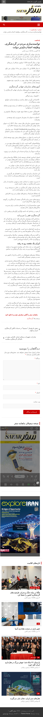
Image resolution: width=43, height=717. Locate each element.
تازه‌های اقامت (33, 563)
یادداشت (37, 40)
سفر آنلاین (25, 51)
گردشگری (30, 318)
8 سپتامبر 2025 (35, 701)
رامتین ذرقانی (25, 667)
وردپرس (5, 714)
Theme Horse (25, 714)
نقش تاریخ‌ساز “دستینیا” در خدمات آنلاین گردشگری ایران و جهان (21, 329)
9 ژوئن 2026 (36, 598)
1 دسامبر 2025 (35, 667)
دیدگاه (37, 358)
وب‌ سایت (36, 402)
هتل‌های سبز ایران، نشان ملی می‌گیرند (25, 698)
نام (38, 383)
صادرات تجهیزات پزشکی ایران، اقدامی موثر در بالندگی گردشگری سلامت (20, 338)
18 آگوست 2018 (35, 51)
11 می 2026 (36, 631)
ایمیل (37, 393)
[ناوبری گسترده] (38, 24)
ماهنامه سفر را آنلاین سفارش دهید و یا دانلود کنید (21, 315)
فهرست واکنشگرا (4, 2)
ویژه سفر (32, 587)
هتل (38, 587)
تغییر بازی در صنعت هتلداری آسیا (27, 629)
